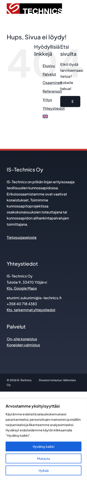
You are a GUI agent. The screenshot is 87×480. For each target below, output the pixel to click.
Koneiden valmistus (23, 345)
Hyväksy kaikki (43, 446)
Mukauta (43, 458)
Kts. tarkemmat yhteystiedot (31, 309)
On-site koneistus (22, 339)
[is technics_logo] (34, 5)
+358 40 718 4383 (22, 303)
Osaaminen (52, 82)
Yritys (47, 99)
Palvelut (49, 74)
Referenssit (52, 91)
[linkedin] (9, 246)
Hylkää (44, 470)
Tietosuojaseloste (22, 237)
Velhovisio (69, 380)
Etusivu (49, 65)
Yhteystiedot (54, 108)
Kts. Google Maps (22, 288)
